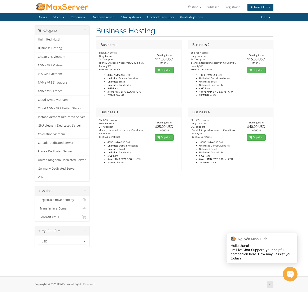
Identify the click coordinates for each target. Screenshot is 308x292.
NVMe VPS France (50, 91)
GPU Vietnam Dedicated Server (59, 125)
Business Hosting (50, 48)
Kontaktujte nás (191, 17)
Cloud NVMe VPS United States (59, 108)
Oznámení (78, 17)
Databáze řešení (103, 17)
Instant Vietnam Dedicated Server (61, 117)
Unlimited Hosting (50, 39)
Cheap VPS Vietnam (51, 57)
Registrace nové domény (56, 200)
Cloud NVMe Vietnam (53, 100)
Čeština (193, 7)
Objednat (165, 70)
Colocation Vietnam (51, 134)
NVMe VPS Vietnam (51, 65)
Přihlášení (213, 7)
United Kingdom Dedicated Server (62, 160)
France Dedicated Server (55, 151)
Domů (42, 17)
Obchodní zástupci (160, 17)
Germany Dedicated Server (57, 168)
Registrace (232, 7)
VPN (41, 177)
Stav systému (131, 17)
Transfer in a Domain (53, 208)
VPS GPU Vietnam (50, 74)
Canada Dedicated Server (56, 143)
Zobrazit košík (260, 7)
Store (57, 17)
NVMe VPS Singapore (52, 82)
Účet (264, 17)
